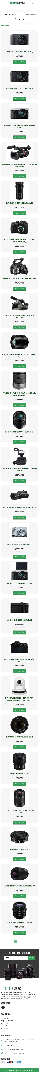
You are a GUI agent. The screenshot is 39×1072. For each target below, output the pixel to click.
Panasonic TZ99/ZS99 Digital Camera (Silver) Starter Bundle (19, 126)
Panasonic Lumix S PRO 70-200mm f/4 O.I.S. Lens (19, 203)
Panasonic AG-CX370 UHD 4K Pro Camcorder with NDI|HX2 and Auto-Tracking (19, 165)
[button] (32, 3)
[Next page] (24, 941)
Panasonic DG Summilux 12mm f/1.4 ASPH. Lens (19, 923)
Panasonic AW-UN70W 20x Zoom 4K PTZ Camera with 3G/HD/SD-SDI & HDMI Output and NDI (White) (19, 699)
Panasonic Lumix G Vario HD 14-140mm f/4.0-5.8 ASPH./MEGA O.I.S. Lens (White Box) (19, 394)
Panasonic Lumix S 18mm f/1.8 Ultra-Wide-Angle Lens (19, 886)
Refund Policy (5, 1023)
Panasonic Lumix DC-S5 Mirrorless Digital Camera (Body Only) (20, 660)
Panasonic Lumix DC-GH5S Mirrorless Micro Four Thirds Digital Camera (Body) (19, 241)
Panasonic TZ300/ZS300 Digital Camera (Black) (19, 89)
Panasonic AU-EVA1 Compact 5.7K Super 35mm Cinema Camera (19, 279)
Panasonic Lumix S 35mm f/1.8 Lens (19, 774)
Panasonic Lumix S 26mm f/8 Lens (19, 849)
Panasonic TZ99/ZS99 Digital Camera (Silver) (19, 583)
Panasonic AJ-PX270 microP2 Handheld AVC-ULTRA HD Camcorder (19, 316)
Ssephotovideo (15, 1070)
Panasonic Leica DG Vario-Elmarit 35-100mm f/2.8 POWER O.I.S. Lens (19, 811)
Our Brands (4, 1018)
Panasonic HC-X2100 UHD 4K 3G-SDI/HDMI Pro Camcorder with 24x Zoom (19, 470)
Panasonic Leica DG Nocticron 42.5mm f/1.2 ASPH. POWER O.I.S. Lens (19, 355)
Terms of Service (6, 1026)
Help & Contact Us (7, 1021)
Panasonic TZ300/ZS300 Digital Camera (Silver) (19, 52)
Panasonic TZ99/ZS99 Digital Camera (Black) (19, 620)
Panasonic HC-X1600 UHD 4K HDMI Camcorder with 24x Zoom (19, 508)
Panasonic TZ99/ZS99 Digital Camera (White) (19, 544)
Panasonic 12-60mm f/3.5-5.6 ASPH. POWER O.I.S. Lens (19, 432)
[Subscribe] (31, 958)
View (16, 19)
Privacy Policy (5, 1028)
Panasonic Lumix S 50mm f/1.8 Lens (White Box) (19, 737)
